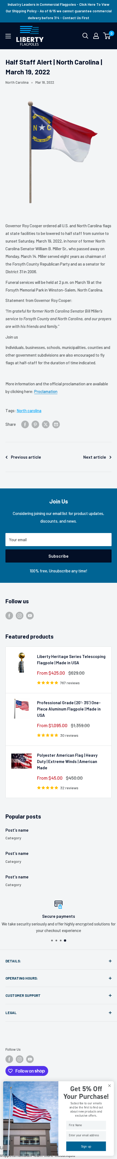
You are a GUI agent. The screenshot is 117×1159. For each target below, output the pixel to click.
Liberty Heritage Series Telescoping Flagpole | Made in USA (71, 659)
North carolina (29, 410)
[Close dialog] (109, 1085)
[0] (107, 36)
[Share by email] (56, 424)
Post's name (17, 830)
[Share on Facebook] (25, 424)
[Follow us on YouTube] (30, 615)
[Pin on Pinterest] (35, 424)
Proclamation (45, 391)
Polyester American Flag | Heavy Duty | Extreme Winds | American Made (67, 761)
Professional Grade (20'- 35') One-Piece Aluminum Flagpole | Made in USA (69, 709)
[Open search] (85, 36)
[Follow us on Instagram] (19, 615)
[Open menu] (8, 36)
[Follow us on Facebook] (9, 615)
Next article (94, 457)
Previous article (26, 457)
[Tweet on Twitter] (46, 424)
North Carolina (17, 82)
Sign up (86, 1146)
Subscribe (58, 555)
